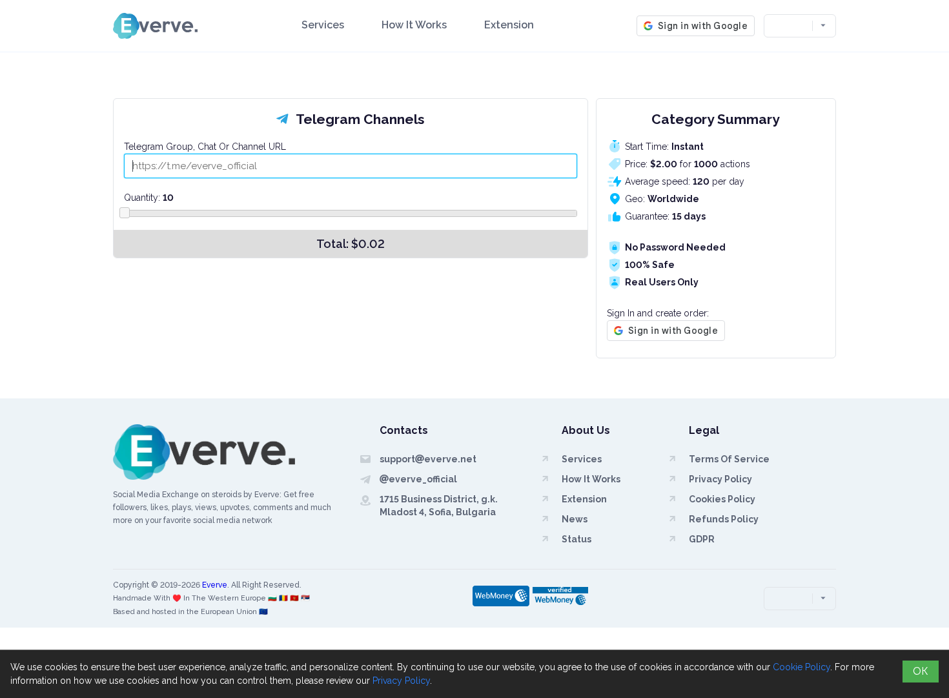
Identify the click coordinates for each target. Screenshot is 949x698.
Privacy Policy (401, 680)
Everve (214, 585)
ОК (920, 671)
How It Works (414, 25)
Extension (509, 25)
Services (322, 25)
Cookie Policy (801, 667)
